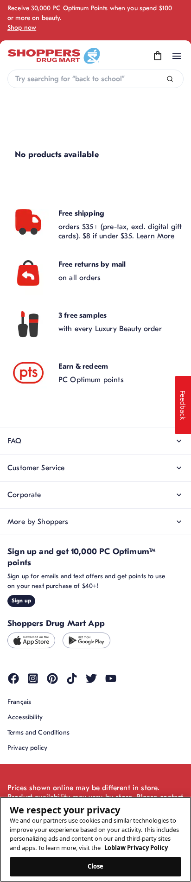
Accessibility (25, 717)
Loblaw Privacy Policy (136, 848)
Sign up (21, 600)
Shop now (21, 28)
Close (96, 866)
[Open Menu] (177, 56)
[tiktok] (72, 678)
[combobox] (95, 79)
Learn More (155, 236)
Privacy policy (27, 748)
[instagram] (33, 678)
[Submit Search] (169, 79)
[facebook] (13, 678)
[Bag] (157, 56)
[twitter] (91, 678)
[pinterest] (52, 678)
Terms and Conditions (38, 732)
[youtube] (111, 678)
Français (19, 702)
